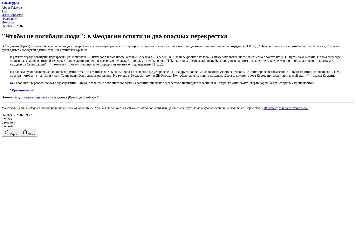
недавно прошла (35, 97)
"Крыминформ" (22, 90)
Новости (8, 22)
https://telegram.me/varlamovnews (285, 108)
